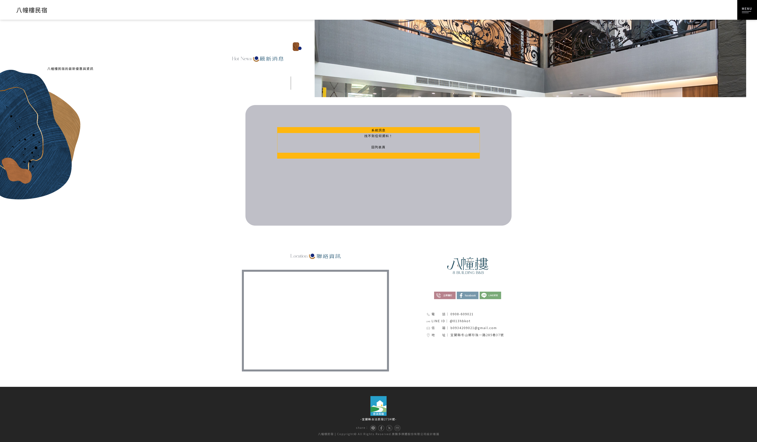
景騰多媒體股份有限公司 (409, 434)
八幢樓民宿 (326, 434)
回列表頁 (378, 147)
